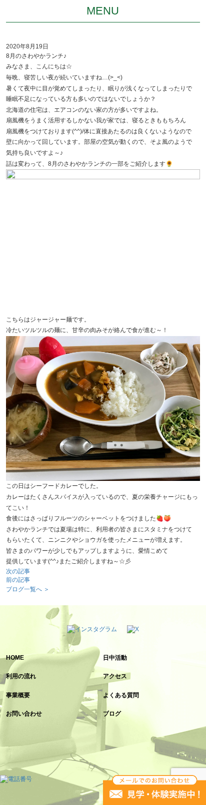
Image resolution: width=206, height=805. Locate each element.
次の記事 (18, 571)
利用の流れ (21, 676)
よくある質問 (121, 695)
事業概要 (18, 695)
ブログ (112, 713)
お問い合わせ (24, 713)
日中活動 (115, 657)
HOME (15, 657)
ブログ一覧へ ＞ (28, 589)
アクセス (115, 676)
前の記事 (18, 579)
